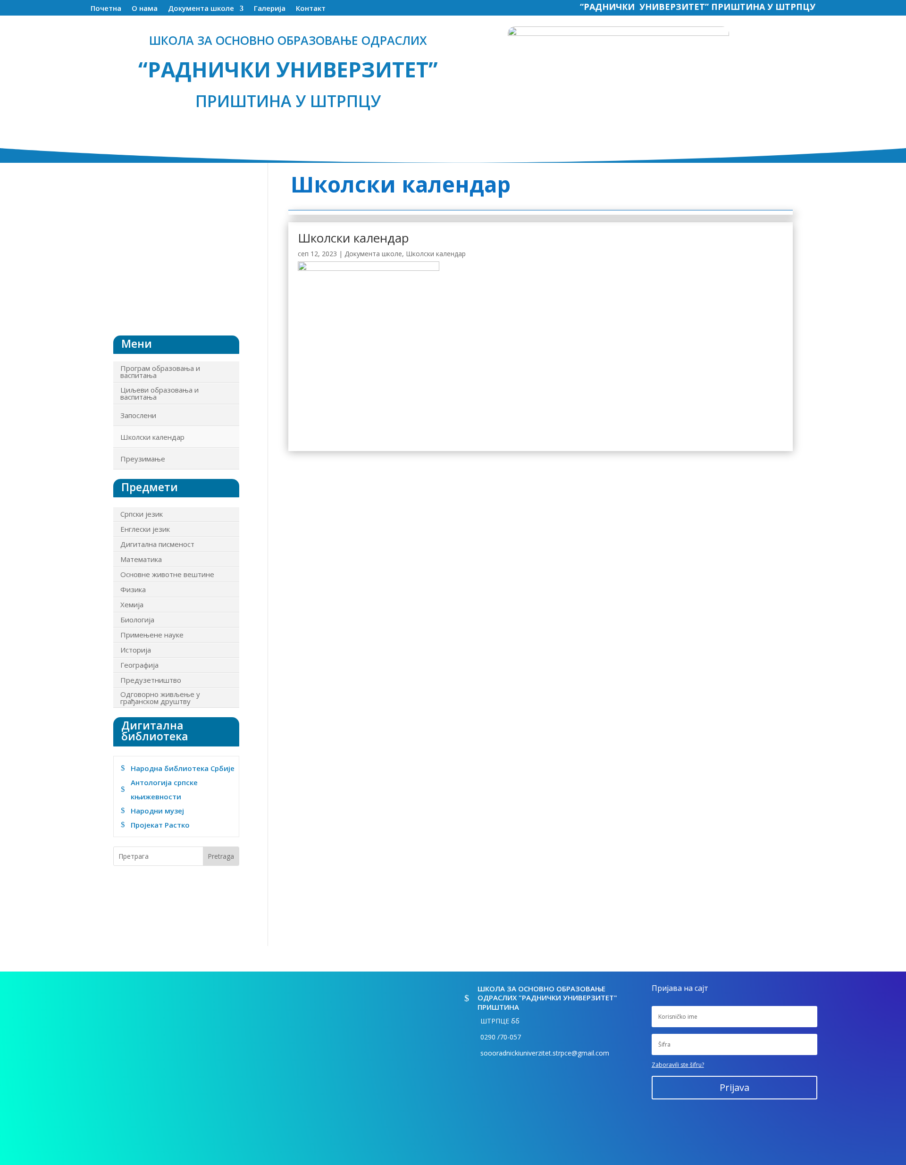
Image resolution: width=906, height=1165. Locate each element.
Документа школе (201, 9)
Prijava (734, 1087)
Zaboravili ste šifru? (678, 1065)
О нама (145, 9)
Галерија (269, 9)
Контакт (311, 9)
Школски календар (353, 237)
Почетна (106, 9)
